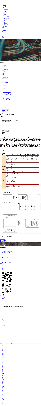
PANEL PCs (4, 15)
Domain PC (4, 7)
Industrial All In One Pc (2, 239)
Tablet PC (5, 10)
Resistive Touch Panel (6, 18)
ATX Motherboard (6, 20)
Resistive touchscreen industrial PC (3, 241)
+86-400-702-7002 (3, 314)
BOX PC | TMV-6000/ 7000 (6, 99)
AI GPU (4, 70)
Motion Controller (6, 9)
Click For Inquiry (2, 245)
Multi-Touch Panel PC (5, 76)
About (2, 31)
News (2, 303)
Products (2, 2)
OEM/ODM (3, 27)
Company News (4, 28)
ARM (4, 12)
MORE (11, 251)
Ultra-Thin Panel (5, 19)
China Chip (4, 13)
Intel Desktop (4, 67)
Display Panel (4, 17)
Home (2, 36)
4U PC (5, 3)
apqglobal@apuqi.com (4, 320)
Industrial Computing (4, 63)
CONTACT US (2, 134)
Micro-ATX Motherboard (5, 82)
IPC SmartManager (6, 23)
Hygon (3, 74)
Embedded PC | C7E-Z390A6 (7, 94)
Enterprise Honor (4, 30)
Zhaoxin (5, 14)
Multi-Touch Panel (5, 78)
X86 (3, 72)
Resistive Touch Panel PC (6, 16)
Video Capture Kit (6, 24)
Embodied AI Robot (4, 71)
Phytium (4, 75)
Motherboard (3, 80)
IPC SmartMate (4, 83)
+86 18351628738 (3, 325)
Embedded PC (4, 5)
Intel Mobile (5, 6)
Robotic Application (5, 26)
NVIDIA (5, 11)
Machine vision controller (6, 8)
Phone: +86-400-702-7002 (5, 266)
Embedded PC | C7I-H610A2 (7, 92)
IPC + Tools (4, 22)
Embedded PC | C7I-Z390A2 (6, 89)
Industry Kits (3, 84)
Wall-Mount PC (5, 4)
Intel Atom (4, 66)
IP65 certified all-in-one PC (3, 240)
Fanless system (1, 238)
